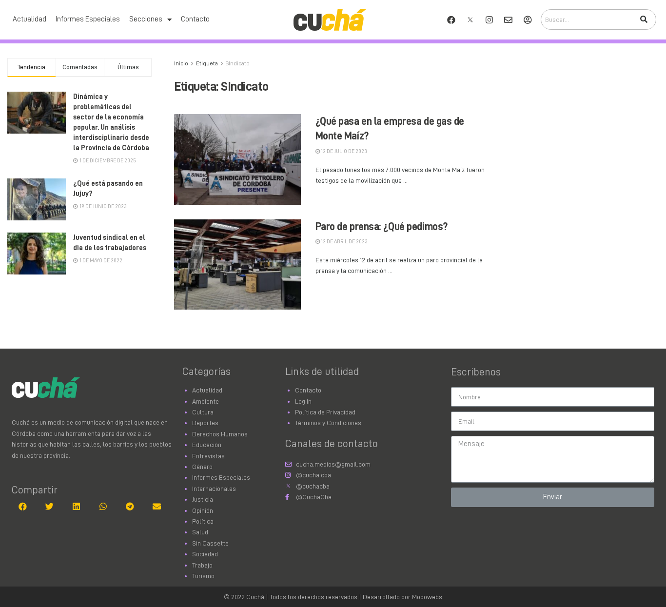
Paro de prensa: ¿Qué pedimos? (381, 226)
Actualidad (29, 19)
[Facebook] (451, 19)
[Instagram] (489, 19)
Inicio (181, 63)
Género (202, 466)
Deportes (205, 422)
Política (203, 521)
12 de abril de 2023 (344, 241)
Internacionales (214, 488)
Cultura (203, 412)
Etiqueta (207, 63)
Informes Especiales (88, 19)
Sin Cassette (210, 543)
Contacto (195, 19)
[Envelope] (508, 19)
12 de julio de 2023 (343, 151)
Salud (200, 532)
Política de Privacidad (325, 412)
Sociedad (205, 553)
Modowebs (427, 596)
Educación (206, 444)
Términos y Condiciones (328, 422)
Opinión (202, 510)
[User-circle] (527, 19)
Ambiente (205, 401)
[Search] (643, 19)
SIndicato (238, 63)
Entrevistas (208, 455)
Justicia (202, 499)
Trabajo (202, 565)
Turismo (203, 575)
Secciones (145, 19)
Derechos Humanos (220, 434)
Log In (303, 401)
